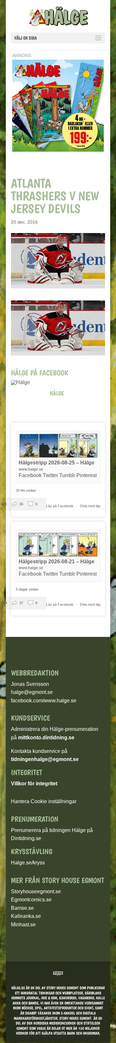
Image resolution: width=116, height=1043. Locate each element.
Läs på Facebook (60, 506)
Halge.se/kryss (28, 862)
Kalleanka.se (26, 916)
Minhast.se (23, 924)
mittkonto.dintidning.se (46, 737)
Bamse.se (22, 908)
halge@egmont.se (32, 692)
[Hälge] (24, 382)
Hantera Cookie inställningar (43, 801)
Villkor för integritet (34, 783)
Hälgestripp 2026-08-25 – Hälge (56, 462)
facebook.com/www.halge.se (43, 700)
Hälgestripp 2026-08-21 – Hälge (56, 561)
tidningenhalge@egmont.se (45, 759)
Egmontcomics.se (31, 899)
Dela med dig (90, 506)
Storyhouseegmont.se (36, 891)
